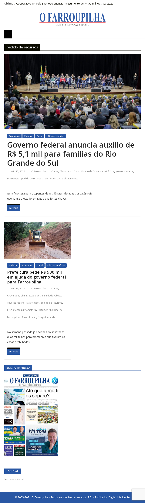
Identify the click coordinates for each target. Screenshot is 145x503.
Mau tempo (13, 178)
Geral (39, 136)
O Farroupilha (39, 171)
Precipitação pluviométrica (64, 178)
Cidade (13, 265)
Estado (28, 136)
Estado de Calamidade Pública (97, 171)
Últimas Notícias (55, 136)
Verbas (53, 317)
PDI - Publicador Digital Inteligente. (109, 497)
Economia (14, 136)
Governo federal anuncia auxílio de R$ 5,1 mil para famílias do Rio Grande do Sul (70, 153)
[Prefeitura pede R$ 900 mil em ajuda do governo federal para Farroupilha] (37, 225)
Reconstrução (29, 317)
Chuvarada (66, 171)
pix (46, 178)
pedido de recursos (32, 178)
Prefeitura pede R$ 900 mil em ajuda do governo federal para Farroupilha (36, 277)
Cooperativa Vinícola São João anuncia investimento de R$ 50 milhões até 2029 (64, 3)
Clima (76, 171)
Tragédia (43, 317)
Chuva (54, 171)
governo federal (124, 171)
